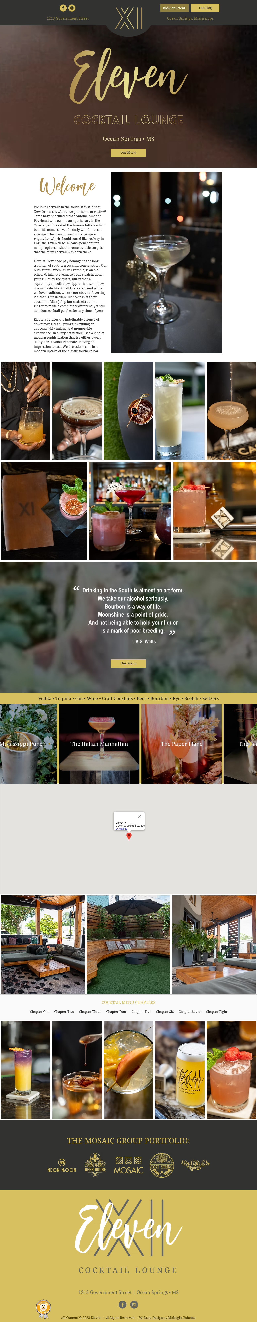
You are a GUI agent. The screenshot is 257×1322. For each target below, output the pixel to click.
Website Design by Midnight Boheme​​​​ (167, 1318)
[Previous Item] (7, 744)
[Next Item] (250, 744)
